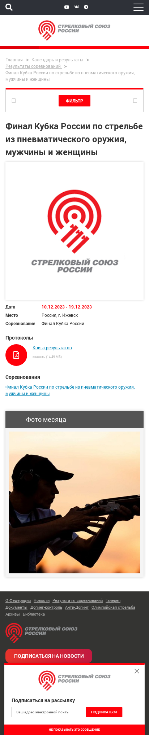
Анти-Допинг (77, 607)
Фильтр (74, 101)
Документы (16, 607)
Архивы (12, 614)
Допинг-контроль (46, 607)
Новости (42, 600)
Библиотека (34, 614)
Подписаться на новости (49, 655)
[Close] (137, 671)
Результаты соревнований (77, 600)
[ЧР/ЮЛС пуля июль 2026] (74, 502)
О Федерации (18, 600)
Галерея (113, 600)
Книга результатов (52, 347)
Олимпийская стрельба (113, 607)
